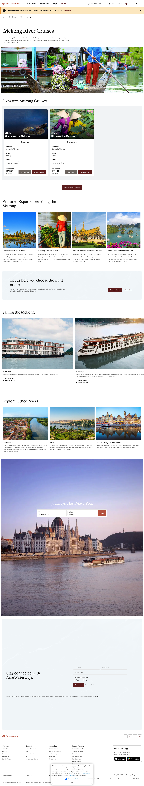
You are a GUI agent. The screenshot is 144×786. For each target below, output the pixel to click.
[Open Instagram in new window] (126, 736)
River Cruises (13, 17)
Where (40, 511)
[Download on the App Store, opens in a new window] (120, 759)
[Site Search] (105, 4)
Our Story (5, 751)
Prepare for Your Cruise (79, 748)
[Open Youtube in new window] (140, 736)
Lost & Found (30, 753)
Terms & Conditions (7, 775)
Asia (21, 17)
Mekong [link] (28, 17)
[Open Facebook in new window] (130, 736)
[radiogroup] (100, 680)
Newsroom (5, 756)
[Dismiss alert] (140, 10)
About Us (5, 748)
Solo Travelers (76, 761)
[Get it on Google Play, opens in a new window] (133, 759)
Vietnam (16, 149)
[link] (63, 3)
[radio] (75, 680)
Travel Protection (77, 756)
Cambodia (9, 149)
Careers (4, 753)
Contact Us (29, 751)
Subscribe (52, 756)
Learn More (67, 10)
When (71, 512)
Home (3, 17)
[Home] (12, 4)
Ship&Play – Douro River (79, 753)
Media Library (53, 753)
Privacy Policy (96, 696)
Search (102, 513)
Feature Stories (53, 748)
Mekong (8, 156)
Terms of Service (43, 782)
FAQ (27, 756)
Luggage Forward (77, 751)
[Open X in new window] (135, 736)
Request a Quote (31, 748)
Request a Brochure (55, 751)
